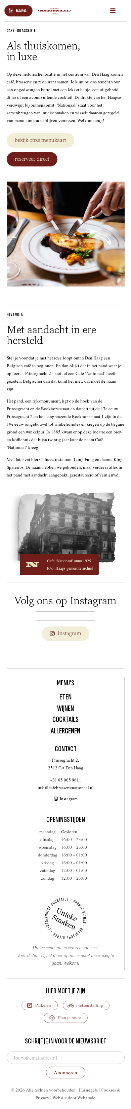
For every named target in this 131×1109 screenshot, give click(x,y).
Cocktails (65, 719)
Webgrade (86, 1098)
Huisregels (88, 1090)
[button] (113, 10)
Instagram (69, 799)
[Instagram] (56, 799)
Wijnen (65, 708)
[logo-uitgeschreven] (55, 11)
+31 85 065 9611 (65, 780)
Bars (21, 10)
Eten (65, 697)
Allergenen (65, 731)
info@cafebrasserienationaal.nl (66, 788)
